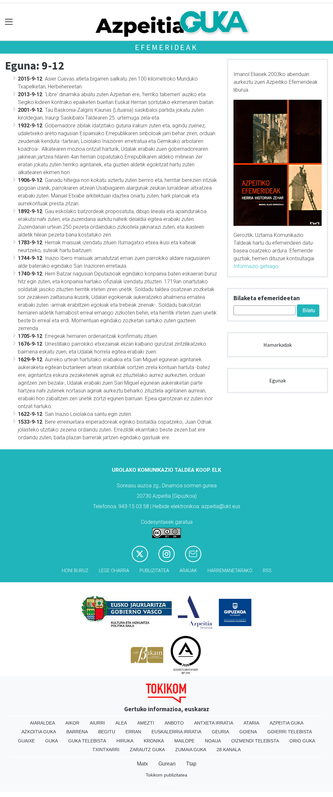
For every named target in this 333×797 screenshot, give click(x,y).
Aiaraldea (42, 723)
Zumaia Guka (190, 749)
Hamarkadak (277, 344)
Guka (51, 740)
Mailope (184, 740)
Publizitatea (154, 570)
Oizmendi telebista (255, 740)
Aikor (72, 723)
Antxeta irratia (213, 723)
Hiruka (124, 740)
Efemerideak (166, 47)
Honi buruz (75, 570)
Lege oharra (114, 570)
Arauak (188, 570)
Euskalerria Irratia (176, 731)
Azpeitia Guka (286, 723)
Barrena (77, 731)
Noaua (213, 740)
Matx (142, 763)
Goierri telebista (289, 731)
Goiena (248, 731)
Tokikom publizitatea (166, 775)
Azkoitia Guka (38, 731)
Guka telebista (87, 740)
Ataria (251, 723)
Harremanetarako (229, 570)
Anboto (174, 723)
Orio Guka (302, 740)
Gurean (167, 763)
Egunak (277, 380)
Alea (121, 723)
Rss (267, 570)
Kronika (154, 740)
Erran (133, 731)
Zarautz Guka (147, 749)
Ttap (191, 763)
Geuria (220, 731)
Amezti (145, 723)
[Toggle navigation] (9, 22)
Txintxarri (105, 749)
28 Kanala (229, 749)
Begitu (106, 731)
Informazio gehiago (255, 266)
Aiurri (97, 723)
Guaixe (26, 740)
